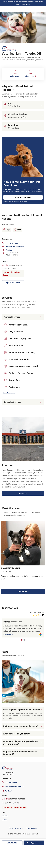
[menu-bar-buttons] (42, 9)
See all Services (9, 393)
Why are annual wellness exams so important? (20, 752)
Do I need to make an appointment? (20, 726)
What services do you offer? (16, 733)
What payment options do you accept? (21, 709)
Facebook (8, 791)
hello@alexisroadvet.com (14, 786)
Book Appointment (34, 843)
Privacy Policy (31, 828)
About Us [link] (5, 816)
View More (23, 493)
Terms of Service (16, 828)
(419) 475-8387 (12, 843)
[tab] (21, 640)
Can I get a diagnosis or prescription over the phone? (20, 742)
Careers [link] (4, 820)
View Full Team (23, 591)
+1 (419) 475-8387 (11, 782)
